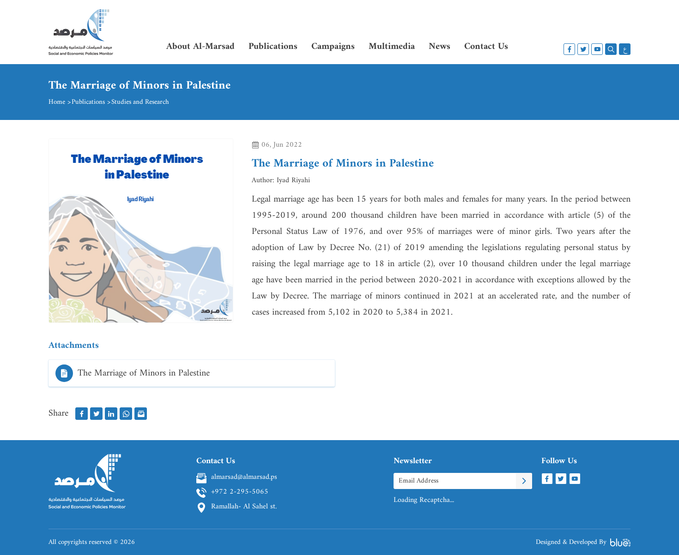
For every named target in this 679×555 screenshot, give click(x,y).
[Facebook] (569, 49)
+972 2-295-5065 (239, 493)
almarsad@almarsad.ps (244, 478)
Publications (273, 47)
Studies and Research (140, 102)
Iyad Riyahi (293, 180)
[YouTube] (597, 49)
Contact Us (486, 47)
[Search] (611, 49)
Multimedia (392, 47)
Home (56, 102)
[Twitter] (583, 49)
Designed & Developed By (571, 542)
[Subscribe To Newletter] (524, 481)
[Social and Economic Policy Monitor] (81, 36)
